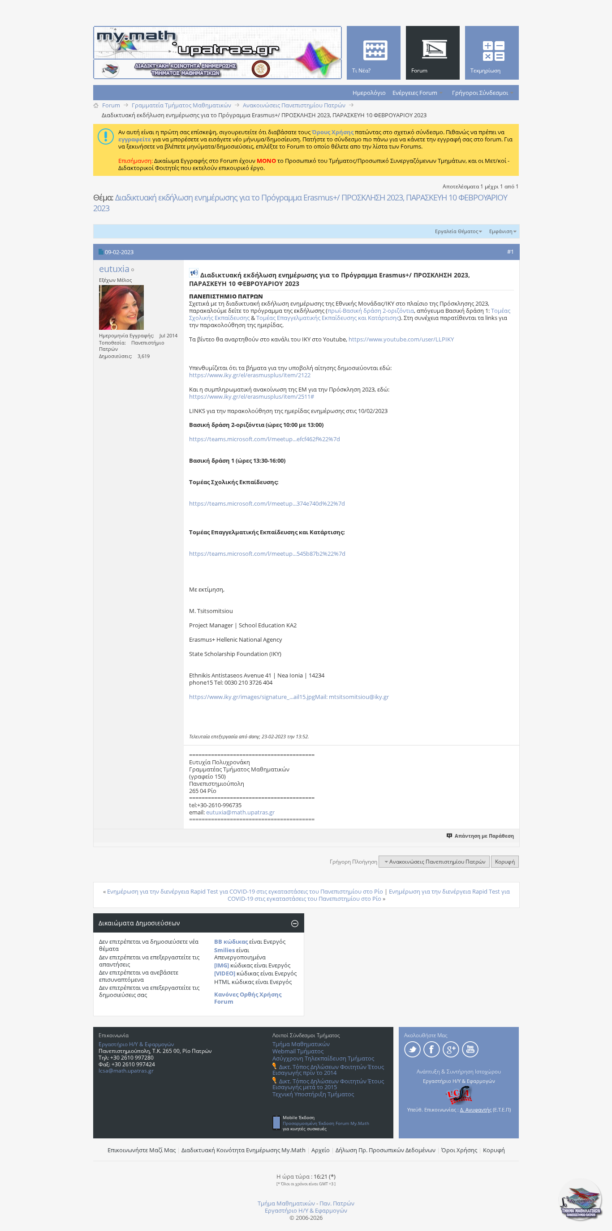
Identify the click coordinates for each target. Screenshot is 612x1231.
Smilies (224, 950)
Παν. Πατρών (336, 1203)
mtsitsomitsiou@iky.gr (359, 697)
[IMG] (221, 965)
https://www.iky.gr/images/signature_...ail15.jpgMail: (258, 697)
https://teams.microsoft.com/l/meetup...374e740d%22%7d (267, 503)
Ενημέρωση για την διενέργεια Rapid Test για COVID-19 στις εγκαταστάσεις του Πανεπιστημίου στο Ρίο (245, 891)
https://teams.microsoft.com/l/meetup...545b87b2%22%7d (267, 553)
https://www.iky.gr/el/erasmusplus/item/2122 (249, 375)
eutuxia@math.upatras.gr (240, 812)
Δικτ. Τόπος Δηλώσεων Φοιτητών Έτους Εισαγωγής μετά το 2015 (328, 1084)
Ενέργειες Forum (414, 93)
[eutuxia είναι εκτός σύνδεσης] (121, 307)
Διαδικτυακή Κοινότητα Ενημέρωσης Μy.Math (243, 1150)
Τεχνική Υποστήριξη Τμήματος (313, 1094)
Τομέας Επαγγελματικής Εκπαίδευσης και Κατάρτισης (327, 318)
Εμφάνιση (501, 231)
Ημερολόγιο (369, 93)
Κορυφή (505, 861)
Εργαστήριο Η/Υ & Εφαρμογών (136, 1044)
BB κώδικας (231, 941)
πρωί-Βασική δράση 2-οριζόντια (371, 311)
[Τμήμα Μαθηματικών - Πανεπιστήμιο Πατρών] (580, 1220)
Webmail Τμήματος (297, 1051)
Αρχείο (320, 1150)
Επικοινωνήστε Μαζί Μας (142, 1150)
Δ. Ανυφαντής (475, 1109)
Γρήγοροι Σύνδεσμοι (480, 93)
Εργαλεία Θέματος (456, 231)
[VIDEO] (224, 973)
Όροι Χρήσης (459, 1150)
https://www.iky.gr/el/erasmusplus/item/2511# (251, 396)
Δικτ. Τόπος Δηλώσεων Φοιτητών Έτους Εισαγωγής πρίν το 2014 (328, 1070)
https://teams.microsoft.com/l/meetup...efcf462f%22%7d (264, 439)
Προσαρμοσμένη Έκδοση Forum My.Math (326, 1123)
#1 (510, 251)
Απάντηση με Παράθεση (484, 835)
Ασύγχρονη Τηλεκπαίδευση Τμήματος (323, 1058)
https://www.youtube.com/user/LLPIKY (401, 339)
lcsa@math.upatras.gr (126, 1070)
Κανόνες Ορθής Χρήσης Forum (247, 997)
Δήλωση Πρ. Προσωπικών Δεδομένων (385, 1150)
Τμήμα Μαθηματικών (301, 1044)
